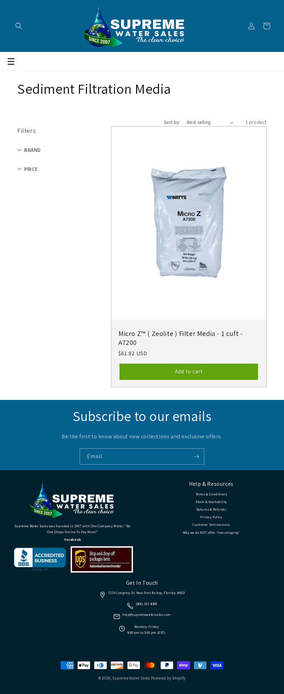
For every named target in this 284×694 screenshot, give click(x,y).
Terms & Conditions (211, 494)
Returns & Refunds (211, 509)
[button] (18, 26)
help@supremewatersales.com (146, 614)
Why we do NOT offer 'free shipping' (211, 532)
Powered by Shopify (168, 678)
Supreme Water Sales (131, 678)
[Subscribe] (196, 456)
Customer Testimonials (211, 524)
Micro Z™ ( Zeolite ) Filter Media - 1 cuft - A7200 (180, 338)
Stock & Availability (211, 502)
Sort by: (172, 122)
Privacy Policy (211, 517)
